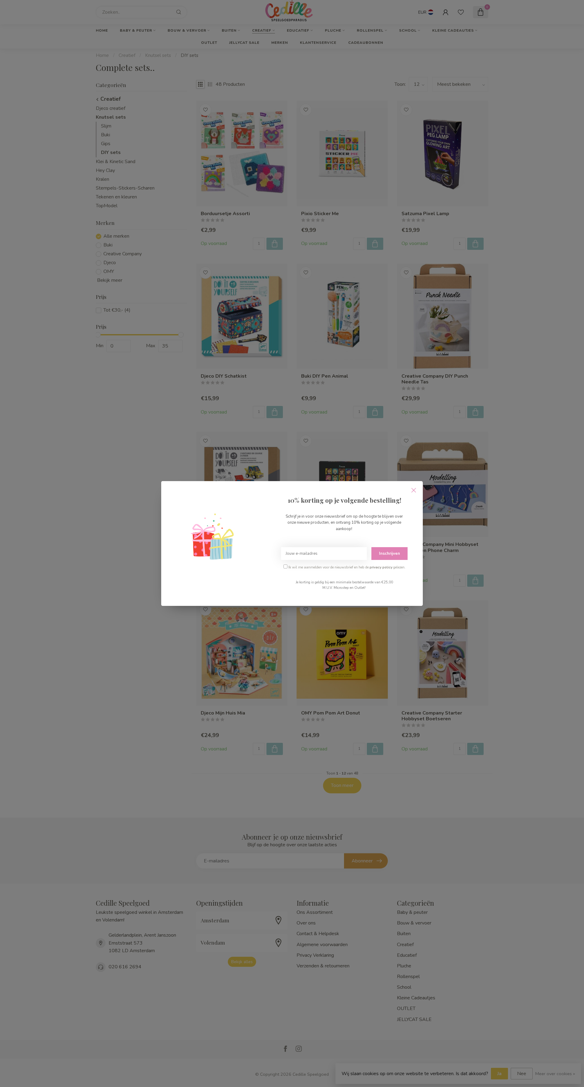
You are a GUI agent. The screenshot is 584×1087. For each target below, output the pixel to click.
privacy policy (381, 567)
